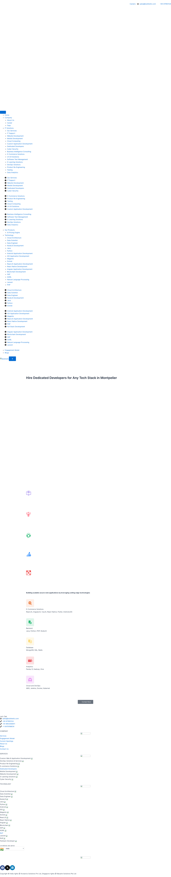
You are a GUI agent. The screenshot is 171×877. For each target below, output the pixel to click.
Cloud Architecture (14, 238)
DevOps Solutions (13, 165)
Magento (10, 259)
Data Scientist (12, 240)
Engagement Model (12, 350)
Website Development (15, 136)
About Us (10, 120)
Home (7, 115)
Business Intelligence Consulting (19, 152)
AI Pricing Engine (13, 233)
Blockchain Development (16, 272)
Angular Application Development (19, 269)
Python (9, 251)
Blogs (7, 353)
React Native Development (17, 266)
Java (9, 248)
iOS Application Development (18, 256)
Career (9, 123)
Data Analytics (12, 172)
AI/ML (9, 277)
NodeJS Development (15, 246)
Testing (10, 170)
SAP (8, 274)
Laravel (10, 282)
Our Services (12, 131)
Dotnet (9, 261)
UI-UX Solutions (13, 157)
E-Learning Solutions (15, 162)
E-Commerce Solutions (15, 154)
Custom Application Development (19, 144)
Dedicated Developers (15, 146)
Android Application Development (20, 253)
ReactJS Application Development (20, 264)
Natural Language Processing (18, 280)
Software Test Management (17, 159)
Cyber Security (12, 149)
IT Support (11, 133)
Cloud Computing (13, 141)
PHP (8, 285)
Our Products (10, 230)
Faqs (9, 125)
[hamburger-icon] (3, 112)
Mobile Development (15, 138)
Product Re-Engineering (16, 167)
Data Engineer (12, 243)
